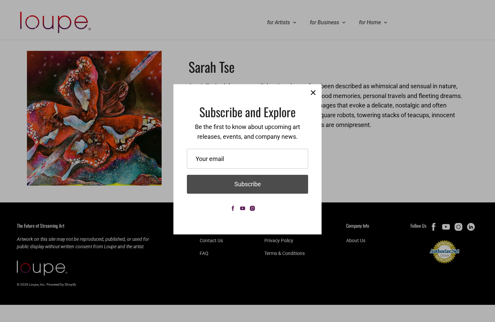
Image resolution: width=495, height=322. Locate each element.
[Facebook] (232, 208)
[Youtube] (242, 208)
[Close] (313, 92)
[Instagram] (252, 208)
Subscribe (247, 184)
